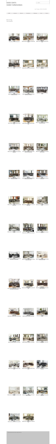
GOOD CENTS (11, 3)
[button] (15, 13)
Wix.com (20, 432)
